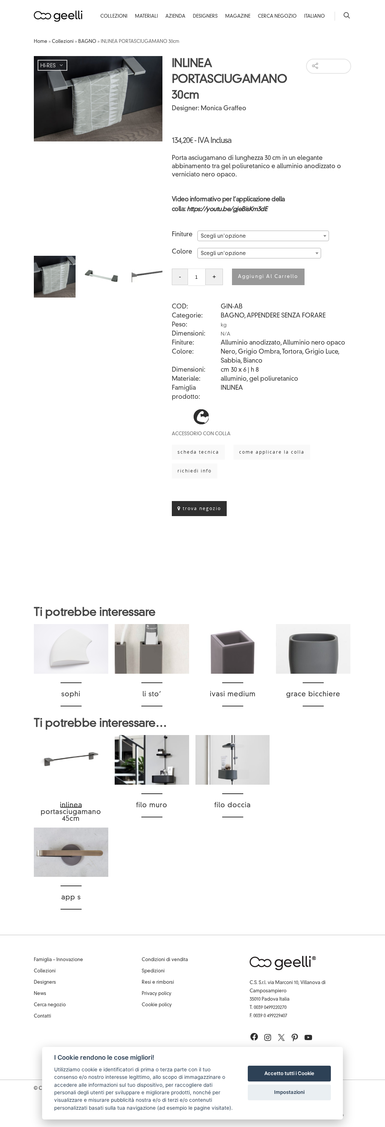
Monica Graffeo (223, 109)
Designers (205, 16)
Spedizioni (153, 971)
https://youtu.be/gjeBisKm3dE (227, 210)
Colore (182, 252)
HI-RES (48, 65)
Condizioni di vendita (165, 960)
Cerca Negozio (277, 16)
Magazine (237, 16)
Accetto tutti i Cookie (289, 1073)
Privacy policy (156, 994)
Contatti (42, 1016)
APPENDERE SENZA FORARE (286, 316)
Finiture (182, 235)
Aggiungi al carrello (268, 277)
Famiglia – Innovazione (58, 960)
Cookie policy (157, 1005)
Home (40, 41)
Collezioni (113, 16)
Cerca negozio (50, 1005)
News (40, 994)
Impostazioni (289, 1092)
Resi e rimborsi (158, 982)
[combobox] (263, 236)
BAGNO (87, 41)
